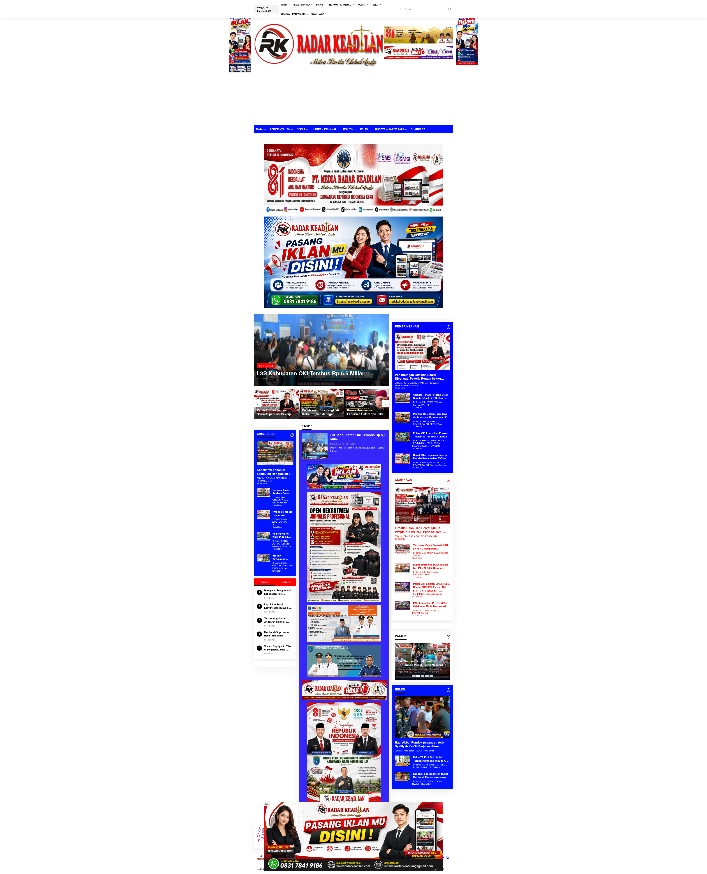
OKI (270, 365)
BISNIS (263, 365)
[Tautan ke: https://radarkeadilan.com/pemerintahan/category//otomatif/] (448, 327)
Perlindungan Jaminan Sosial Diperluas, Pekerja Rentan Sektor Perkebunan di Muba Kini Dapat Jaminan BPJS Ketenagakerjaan (418, 377)
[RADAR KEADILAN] (319, 44)
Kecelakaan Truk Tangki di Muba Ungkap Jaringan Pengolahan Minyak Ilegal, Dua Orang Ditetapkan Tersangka (275, 412)
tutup (267, 803)
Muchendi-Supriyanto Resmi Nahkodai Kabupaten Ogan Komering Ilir (276, 634)
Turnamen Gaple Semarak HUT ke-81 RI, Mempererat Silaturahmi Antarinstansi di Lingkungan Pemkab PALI (430, 547)
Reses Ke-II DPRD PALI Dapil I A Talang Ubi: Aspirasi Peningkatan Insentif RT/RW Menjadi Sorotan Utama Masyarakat (421, 663)
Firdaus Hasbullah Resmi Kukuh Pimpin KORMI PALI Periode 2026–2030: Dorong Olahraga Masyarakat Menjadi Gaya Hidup (419, 530)
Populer (265, 581)
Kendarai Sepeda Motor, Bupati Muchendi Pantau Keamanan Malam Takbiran (431, 775)
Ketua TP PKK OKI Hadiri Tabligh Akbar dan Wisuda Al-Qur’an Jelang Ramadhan (430, 759)
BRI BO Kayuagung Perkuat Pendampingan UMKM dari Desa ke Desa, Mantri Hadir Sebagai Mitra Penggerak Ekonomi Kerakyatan (281, 557)
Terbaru (285, 581)
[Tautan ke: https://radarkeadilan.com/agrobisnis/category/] (292, 435)
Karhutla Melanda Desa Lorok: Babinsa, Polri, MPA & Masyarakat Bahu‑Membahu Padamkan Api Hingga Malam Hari (366, 412)
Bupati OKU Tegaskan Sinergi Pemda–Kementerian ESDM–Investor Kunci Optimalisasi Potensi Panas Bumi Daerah (430, 456)
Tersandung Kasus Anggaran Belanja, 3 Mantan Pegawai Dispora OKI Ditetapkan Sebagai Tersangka (278, 620)
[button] (450, 9)
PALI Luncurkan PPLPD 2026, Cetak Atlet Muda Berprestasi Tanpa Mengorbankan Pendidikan (430, 604)
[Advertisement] (353, 97)
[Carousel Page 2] (418, 676)
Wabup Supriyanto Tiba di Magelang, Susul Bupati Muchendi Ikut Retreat (277, 648)
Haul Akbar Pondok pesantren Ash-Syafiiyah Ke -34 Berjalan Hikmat (420, 745)
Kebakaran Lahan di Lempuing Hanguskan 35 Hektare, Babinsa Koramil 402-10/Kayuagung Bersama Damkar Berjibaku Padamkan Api (274, 472)
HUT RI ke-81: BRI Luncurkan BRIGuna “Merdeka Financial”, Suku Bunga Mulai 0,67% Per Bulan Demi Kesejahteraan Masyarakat (282, 513)
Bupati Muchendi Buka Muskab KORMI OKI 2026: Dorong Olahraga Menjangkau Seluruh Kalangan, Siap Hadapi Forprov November (431, 566)
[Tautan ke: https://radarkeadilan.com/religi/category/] (448, 690)
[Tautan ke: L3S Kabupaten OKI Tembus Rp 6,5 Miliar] (321, 350)
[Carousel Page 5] (431, 676)
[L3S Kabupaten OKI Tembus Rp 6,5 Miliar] (339, 450)
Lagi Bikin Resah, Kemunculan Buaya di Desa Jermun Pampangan (276, 606)
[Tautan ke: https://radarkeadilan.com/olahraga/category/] (448, 480)
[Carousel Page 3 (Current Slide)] (422, 676)
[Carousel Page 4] (427, 676)
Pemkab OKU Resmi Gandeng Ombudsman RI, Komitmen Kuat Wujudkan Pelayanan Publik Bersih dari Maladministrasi (431, 415)
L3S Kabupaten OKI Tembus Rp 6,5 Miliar (310, 373)
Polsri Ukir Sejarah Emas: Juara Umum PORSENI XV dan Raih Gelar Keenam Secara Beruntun (431, 585)
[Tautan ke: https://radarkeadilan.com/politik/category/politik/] (448, 636)
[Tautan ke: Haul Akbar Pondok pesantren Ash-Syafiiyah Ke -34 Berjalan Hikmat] (422, 717)
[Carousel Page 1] (414, 676)
